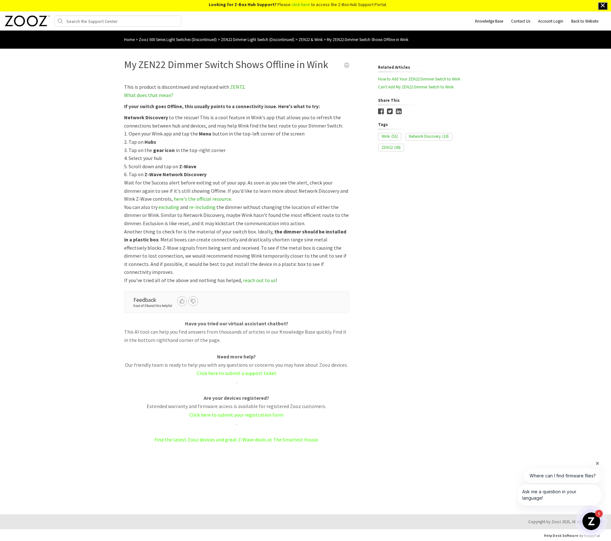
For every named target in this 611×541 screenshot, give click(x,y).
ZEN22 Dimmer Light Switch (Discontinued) (258, 39)
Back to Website (584, 21)
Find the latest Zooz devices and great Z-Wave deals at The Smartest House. (236, 439)
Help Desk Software (561, 535)
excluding (168, 207)
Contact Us (520, 21)
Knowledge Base (489, 21)
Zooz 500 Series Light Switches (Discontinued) (178, 39)
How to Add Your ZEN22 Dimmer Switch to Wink (419, 79)
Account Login (550, 21)
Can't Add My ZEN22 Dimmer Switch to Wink (415, 87)
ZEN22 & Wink (311, 39)
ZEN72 (237, 87)
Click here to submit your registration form (236, 415)
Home (129, 39)
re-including (202, 207)
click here (300, 4)
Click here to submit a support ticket (237, 373)
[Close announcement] (602, 6)
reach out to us (259, 280)
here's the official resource (202, 199)
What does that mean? (148, 95)
